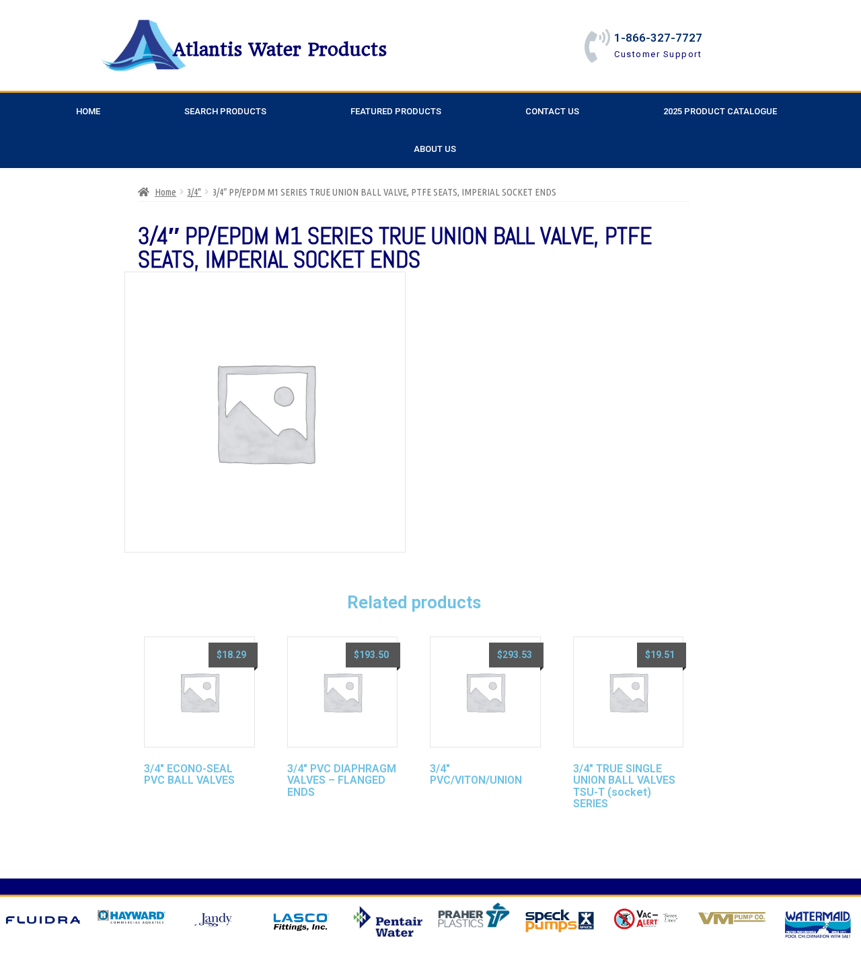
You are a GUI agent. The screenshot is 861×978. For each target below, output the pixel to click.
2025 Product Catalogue (720, 111)
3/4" (194, 192)
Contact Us (552, 111)
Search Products (225, 111)
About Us (435, 149)
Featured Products (395, 111)
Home (88, 111)
